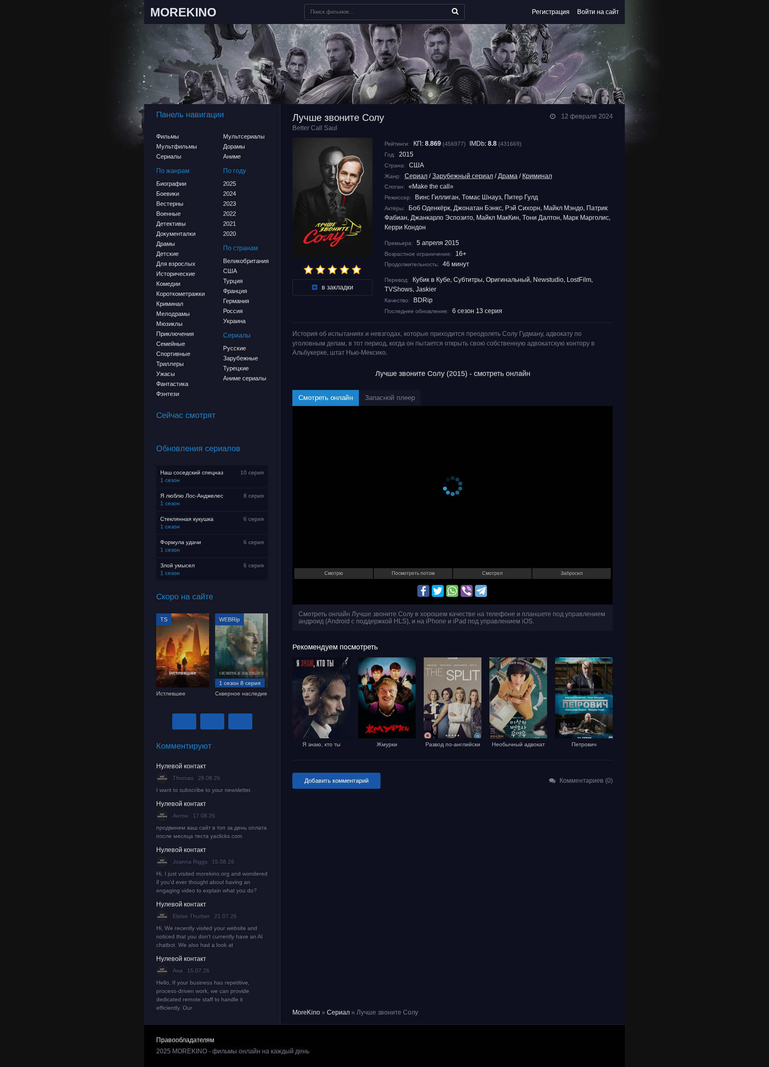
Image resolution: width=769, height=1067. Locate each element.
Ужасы (165, 373)
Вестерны (169, 203)
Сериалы (168, 156)
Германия (236, 300)
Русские (234, 348)
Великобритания (246, 260)
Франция (235, 290)
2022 (229, 213)
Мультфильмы (176, 146)
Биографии (171, 183)
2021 (229, 223)
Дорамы (234, 146)
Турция (233, 280)
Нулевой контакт (181, 766)
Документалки (175, 233)
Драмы (165, 243)
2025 (229, 183)
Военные (168, 213)
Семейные (170, 343)
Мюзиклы (169, 323)
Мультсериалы (244, 136)
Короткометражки (180, 293)
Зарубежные (240, 358)
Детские (167, 253)
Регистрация (551, 11)
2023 (229, 203)
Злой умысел (177, 565)
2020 (229, 233)
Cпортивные (173, 353)
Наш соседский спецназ (191, 472)
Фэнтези (167, 393)
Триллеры (170, 363)
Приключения (175, 333)
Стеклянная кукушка (186, 519)
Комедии (168, 283)
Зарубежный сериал (462, 176)
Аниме (232, 156)
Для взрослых (175, 263)
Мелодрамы (173, 313)
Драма (507, 176)
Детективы (171, 223)
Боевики (167, 193)
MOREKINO (183, 12)
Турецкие (236, 368)
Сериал (416, 176)
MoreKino (306, 1012)
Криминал (169, 303)
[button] (184, 721)
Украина (234, 320)
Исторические (175, 273)
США (230, 270)
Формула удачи (180, 542)
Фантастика (172, 383)
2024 (229, 193)
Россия (233, 310)
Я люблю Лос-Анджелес (191, 495)
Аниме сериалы (244, 378)
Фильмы (167, 136)
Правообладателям (185, 1040)
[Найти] (455, 11)
